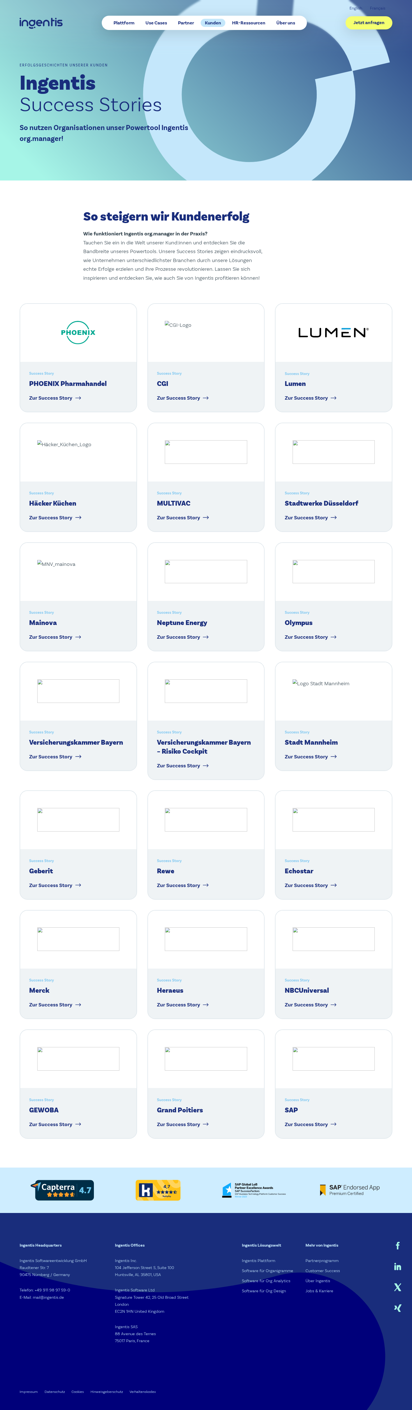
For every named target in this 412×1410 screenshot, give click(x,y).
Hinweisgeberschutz (107, 1392)
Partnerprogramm (322, 1261)
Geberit (41, 871)
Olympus (299, 623)
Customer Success (322, 1271)
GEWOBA (44, 1110)
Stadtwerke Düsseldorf (321, 503)
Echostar (299, 871)
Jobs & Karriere (319, 1291)
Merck (39, 990)
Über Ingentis (317, 1281)
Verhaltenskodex (142, 1392)
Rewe (165, 871)
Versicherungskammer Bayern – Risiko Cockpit (204, 747)
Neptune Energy (182, 623)
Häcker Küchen (52, 503)
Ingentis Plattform (258, 1261)
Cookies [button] (77, 1392)
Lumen (295, 383)
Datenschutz (55, 1392)
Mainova (43, 623)
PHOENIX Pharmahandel (68, 383)
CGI (162, 383)
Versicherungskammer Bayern (76, 742)
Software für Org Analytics (266, 1281)
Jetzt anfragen (369, 23)
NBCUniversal (307, 990)
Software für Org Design (264, 1291)
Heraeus (170, 990)
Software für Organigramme (267, 1271)
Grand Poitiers (180, 1110)
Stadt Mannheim (311, 742)
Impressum (29, 1392)
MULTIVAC (173, 503)
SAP (291, 1110)
